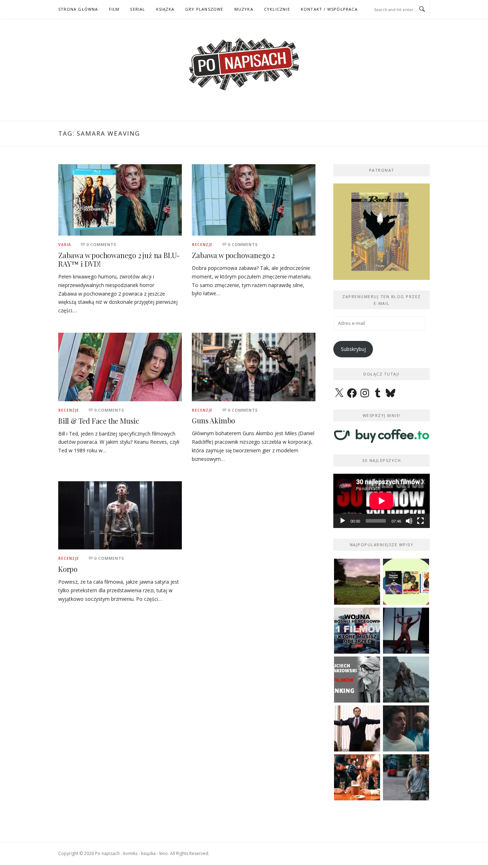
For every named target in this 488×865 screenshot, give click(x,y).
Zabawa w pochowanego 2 (233, 255)
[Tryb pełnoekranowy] (420, 520)
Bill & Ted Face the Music (98, 421)
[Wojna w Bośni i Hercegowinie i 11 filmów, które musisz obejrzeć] (357, 630)
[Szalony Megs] (357, 777)
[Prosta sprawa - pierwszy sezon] (406, 777)
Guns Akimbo (213, 420)
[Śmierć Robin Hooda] (406, 679)
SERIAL (137, 9)
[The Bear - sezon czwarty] (406, 728)
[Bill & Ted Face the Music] (120, 366)
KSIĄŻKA (165, 9)
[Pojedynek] (357, 581)
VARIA (64, 244)
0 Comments (101, 244)
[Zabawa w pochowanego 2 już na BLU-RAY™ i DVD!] (120, 199)
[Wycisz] (409, 520)
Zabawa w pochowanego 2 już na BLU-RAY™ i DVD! (119, 259)
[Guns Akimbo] (253, 366)
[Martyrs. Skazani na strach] (406, 630)
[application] (381, 501)
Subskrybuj (353, 349)
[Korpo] (120, 514)
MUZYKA (243, 9)
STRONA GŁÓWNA (78, 9)
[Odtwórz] (342, 520)
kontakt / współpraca (329, 9)
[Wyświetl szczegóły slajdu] (381, 231)
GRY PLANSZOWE (204, 9)
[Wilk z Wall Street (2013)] (357, 728)
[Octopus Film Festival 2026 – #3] (406, 581)
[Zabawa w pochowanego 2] (253, 199)
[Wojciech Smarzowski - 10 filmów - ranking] (357, 679)
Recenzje (202, 244)
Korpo (68, 569)
